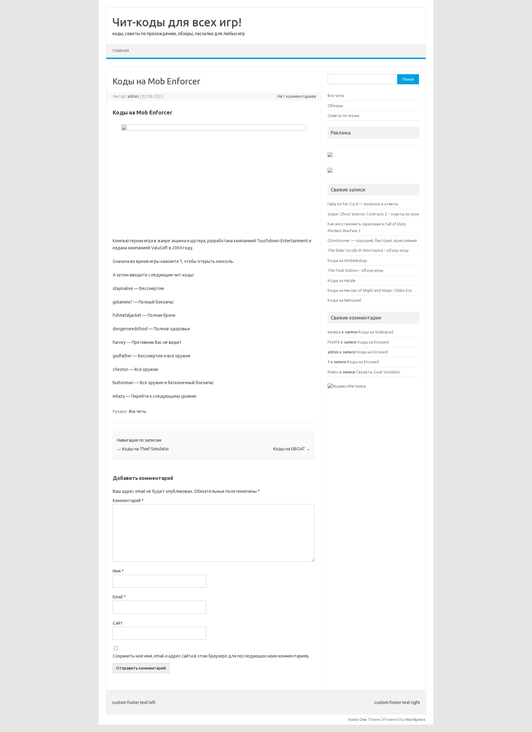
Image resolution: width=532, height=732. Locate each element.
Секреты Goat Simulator (378, 372)
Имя (118, 571)
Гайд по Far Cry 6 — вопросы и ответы (363, 204)
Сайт (118, 623)
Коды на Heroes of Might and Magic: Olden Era (370, 290)
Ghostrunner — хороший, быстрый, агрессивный (372, 240)
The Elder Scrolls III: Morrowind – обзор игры (368, 250)
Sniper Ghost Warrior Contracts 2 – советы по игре (373, 214)
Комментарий (128, 500)
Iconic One (357, 719)
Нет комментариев (296, 96)
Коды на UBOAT (291, 448)
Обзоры (335, 105)
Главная (120, 51)
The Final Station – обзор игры (355, 270)
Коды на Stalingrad (375, 332)
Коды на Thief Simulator (143, 448)
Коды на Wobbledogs (347, 260)
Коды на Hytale (342, 280)
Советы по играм (343, 115)
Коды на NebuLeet (344, 300)
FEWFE (334, 342)
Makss (333, 372)
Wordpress (415, 719)
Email (119, 596)
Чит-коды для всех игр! (177, 21)
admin (133, 96)
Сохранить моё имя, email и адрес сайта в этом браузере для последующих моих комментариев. (211, 656)
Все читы (137, 411)
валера (334, 332)
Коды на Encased (373, 342)
